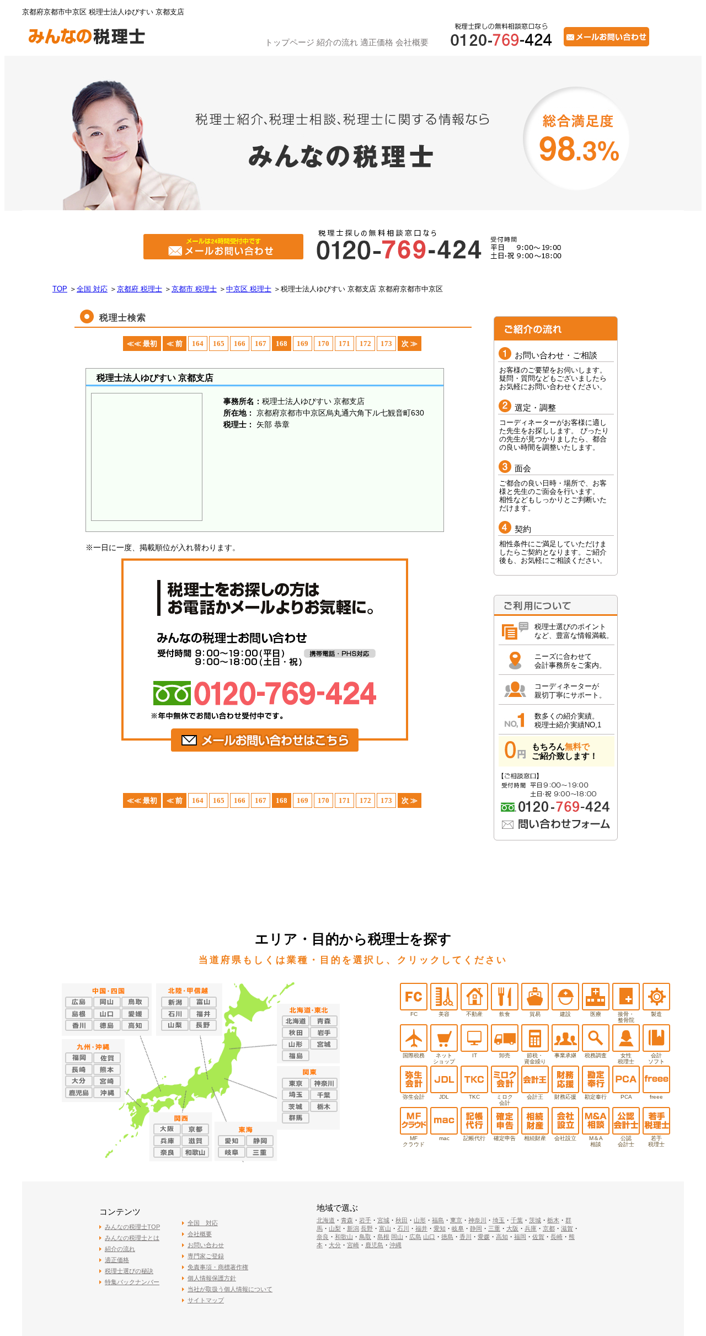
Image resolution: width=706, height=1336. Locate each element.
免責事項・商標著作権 (218, 1267)
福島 (438, 1220)
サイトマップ (206, 1300)
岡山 (397, 1236)
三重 (494, 1228)
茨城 (535, 1220)
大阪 (512, 1228)
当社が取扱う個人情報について (230, 1289)
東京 (456, 1220)
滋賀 (567, 1228)
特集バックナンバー (132, 1282)
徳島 (447, 1236)
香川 (465, 1236)
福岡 (520, 1236)
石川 (403, 1228)
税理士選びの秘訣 (129, 1271)
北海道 (326, 1220)
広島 (415, 1236)
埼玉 (499, 1220)
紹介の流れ (337, 42)
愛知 (440, 1228)
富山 (385, 1228)
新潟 (353, 1228)
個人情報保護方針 (212, 1278)
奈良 (323, 1236)
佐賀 (538, 1236)
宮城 (383, 1220)
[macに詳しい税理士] (444, 1132)
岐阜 (458, 1228)
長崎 (556, 1236)
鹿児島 (374, 1245)
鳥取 (365, 1236)
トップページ (289, 42)
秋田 (401, 1220)
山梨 (335, 1228)
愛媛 (484, 1236)
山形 (420, 1220)
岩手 (365, 1220)
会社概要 (412, 42)
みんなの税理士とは (132, 1237)
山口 (429, 1236)
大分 (335, 1245)
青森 (347, 1220)
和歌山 (344, 1236)
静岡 (476, 1228)
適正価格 (376, 42)
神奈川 (477, 1220)
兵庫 (531, 1228)
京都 (549, 1228)
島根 (383, 1236)
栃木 (553, 1220)
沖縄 (395, 1245)
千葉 (517, 1220)
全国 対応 (203, 1223)
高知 (502, 1236)
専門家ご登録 (206, 1256)
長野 (367, 1228)
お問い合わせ (206, 1245)
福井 (421, 1228)
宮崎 (353, 1245)
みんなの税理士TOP (132, 1226)
